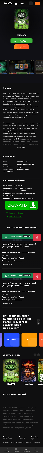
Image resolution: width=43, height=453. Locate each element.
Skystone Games (23, 169)
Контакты (6, 442)
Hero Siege (28, 384)
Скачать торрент (19, 236)
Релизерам (36, 442)
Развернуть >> (7, 264)
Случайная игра (34, 438)
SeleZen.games (13, 3)
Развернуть (21, 147)
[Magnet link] (37, 237)
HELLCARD (11, 384)
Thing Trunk (21, 167)
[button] (38, 320)
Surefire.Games (8, 171)
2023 (14, 408)
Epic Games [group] (11, 340)
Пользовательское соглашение (21, 442)
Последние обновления (7, 438)
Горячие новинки (22, 438)
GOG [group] (29, 340)
